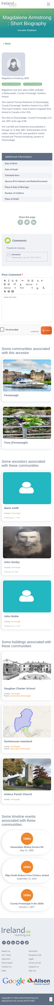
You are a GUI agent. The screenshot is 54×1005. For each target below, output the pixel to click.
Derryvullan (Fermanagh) (20, 749)
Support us (34, 966)
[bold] (5, 280)
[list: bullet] (32, 280)
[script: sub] (38, 280)
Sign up (32, 970)
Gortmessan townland (18, 741)
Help (4, 970)
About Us (6, 951)
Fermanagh (11, 395)
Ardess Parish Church (18, 794)
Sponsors (6, 959)
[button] (21, 284)
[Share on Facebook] (20, 222)
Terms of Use (35, 962)
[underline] (13, 280)
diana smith (11, 508)
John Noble (11, 616)
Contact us (6, 966)
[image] (9, 291)
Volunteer (33, 951)
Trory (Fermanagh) (16, 442)
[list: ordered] (28, 280)
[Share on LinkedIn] (33, 222)
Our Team (6, 955)
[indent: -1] (5, 284)
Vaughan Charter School (19, 688)
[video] (13, 291)
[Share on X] (27, 222)
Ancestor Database (27, 30)
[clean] (43, 287)
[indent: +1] (9, 284)
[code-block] (22, 280)
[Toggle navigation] (48, 4)
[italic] (9, 280)
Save (47, 330)
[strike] (16, 280)
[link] (5, 291)
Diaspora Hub (35, 955)
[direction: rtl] (15, 284)
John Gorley (12, 562)
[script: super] (42, 280)
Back (8, 43)
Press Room (7, 962)
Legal (31, 959)
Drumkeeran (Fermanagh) (20, 696)
